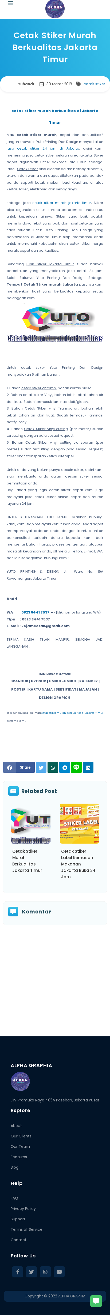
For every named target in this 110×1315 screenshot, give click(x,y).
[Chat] (96, 1301)
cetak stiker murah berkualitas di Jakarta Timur (72, 713)
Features (19, 1157)
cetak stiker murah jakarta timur (61, 202)
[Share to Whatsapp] (53, 767)
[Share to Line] (76, 767)
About (16, 1125)
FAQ (14, 1198)
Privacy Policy (23, 1208)
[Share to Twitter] (41, 767)
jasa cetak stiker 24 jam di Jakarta (43, 148)
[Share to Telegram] (64, 767)
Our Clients (21, 1136)
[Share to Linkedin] (88, 767)
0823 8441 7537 (35, 612)
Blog (14, 1167)
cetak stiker (94, 84)
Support (18, 1219)
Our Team (20, 1146)
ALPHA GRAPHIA (71, 1296)
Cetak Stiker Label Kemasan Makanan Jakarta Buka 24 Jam (78, 864)
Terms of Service (26, 1229)
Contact (18, 1239)
